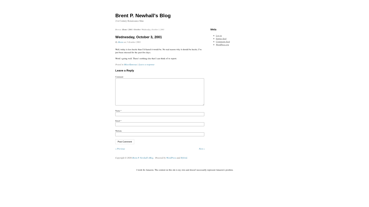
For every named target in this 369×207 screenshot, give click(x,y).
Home (124, 29)
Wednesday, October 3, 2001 (138, 37)
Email (118, 120)
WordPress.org (222, 44)
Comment (119, 76)
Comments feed (223, 41)
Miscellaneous (130, 64)
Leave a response (147, 64)
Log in (219, 35)
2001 (130, 29)
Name (118, 110)
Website (118, 131)
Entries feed (221, 38)
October (137, 29)
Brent (120, 42)
